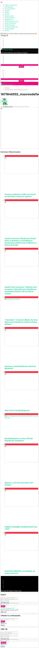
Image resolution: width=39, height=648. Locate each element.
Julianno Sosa (10, 25)
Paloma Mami (10, 18)
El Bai (7, 12)
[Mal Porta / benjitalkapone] (21, 390)
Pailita (7, 30)
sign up (3, 612)
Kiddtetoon (9, 19)
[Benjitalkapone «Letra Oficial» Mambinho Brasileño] (21, 425)
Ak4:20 (7, 10)
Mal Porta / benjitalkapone (17, 410)
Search (21, 66)
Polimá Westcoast (11, 27)
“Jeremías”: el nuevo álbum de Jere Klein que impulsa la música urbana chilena (21, 322)
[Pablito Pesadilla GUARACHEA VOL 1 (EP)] (21, 507)
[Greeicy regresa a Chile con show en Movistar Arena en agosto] (21, 174)
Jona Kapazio (9, 28)
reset (3, 621)
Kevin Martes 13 (10, 23)
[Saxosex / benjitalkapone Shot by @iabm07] (21, 346)
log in (3, 606)
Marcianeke (9, 7)
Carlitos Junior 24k (12, 21)
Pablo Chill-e (11, 5)
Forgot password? (7, 608)
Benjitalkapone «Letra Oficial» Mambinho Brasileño (19, 439)
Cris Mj (7, 14)
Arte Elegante (10, 9)
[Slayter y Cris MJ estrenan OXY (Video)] (21, 462)
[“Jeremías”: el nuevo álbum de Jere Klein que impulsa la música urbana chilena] (21, 307)
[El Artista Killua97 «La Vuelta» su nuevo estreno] (21, 551)
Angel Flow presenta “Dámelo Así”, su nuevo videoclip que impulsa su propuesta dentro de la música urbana (21, 290)
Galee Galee (9, 16)
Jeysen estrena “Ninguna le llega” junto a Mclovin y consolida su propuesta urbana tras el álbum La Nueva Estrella (21, 241)
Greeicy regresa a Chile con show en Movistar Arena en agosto (20, 195)
